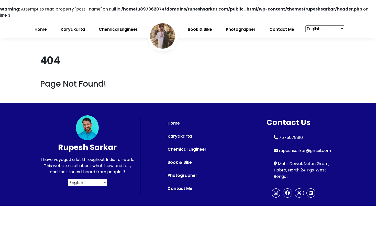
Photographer (241, 29)
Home (41, 29)
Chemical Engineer (118, 29)
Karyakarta (73, 29)
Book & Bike (200, 29)
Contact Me (180, 188)
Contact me (281, 29)
